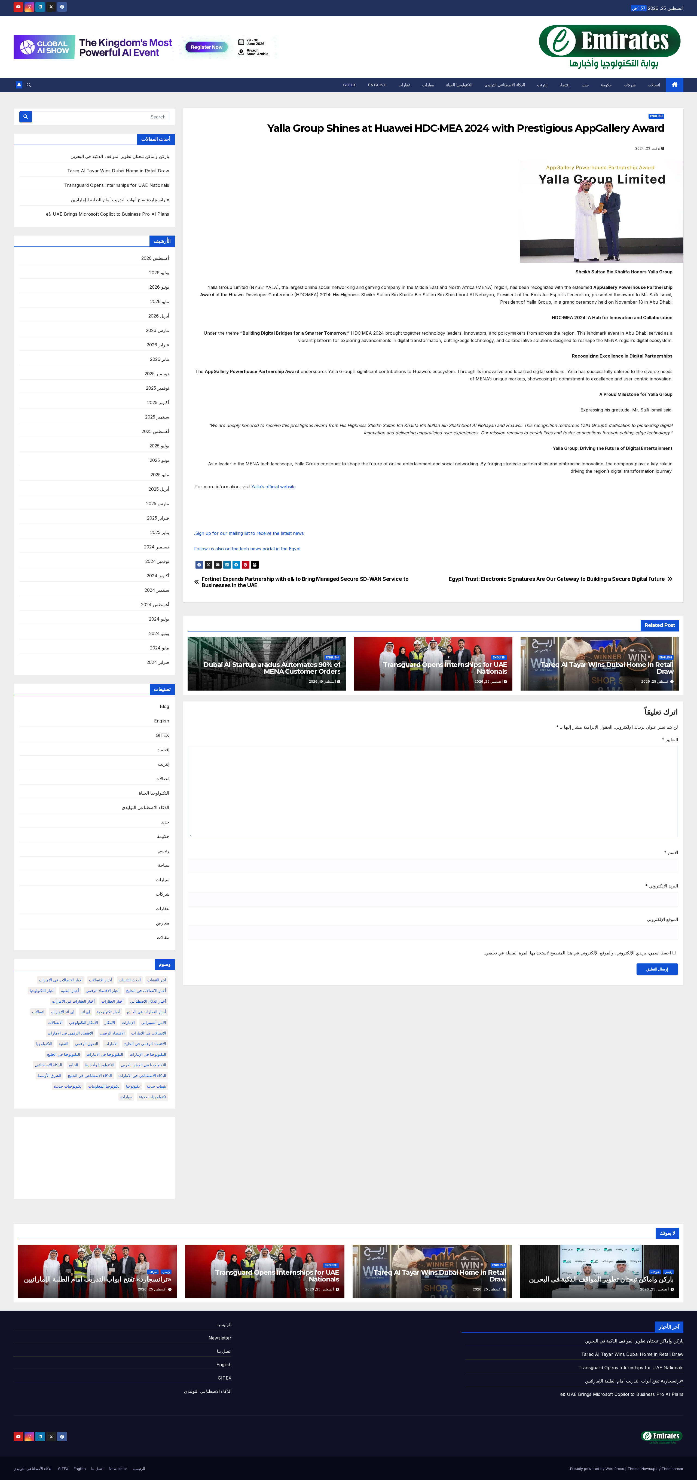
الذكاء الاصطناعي (48, 1065)
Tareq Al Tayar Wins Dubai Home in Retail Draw (607, 668)
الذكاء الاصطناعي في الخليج (90, 1075)
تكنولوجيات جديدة (68, 1086)
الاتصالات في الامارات (148, 1033)
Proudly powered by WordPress (597, 1468)
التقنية (63, 1043)
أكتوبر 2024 (158, 575)
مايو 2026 (159, 301)
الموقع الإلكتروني (662, 919)
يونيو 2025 (159, 460)
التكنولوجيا (44, 1043)
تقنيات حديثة (156, 1086)
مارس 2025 (157, 503)
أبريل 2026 (158, 316)
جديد (585, 85)
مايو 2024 (159, 648)
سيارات (428, 85)
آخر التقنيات (156, 980)
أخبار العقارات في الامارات (73, 1001)
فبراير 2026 (158, 344)
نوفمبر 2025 (157, 388)
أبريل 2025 (159, 489)
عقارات (404, 85)
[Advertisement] (94, 1158)
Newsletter (220, 1338)
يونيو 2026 (159, 287)
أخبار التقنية (70, 990)
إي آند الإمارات (62, 1011)
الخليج (73, 1065)
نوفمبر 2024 (157, 561)
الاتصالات (55, 1022)
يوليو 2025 (159, 445)
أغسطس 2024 (155, 604)
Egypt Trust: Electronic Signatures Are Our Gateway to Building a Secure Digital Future (557, 579)
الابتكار (110, 1022)
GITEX (349, 85)
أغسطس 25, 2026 (654, 1289)
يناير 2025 (159, 532)
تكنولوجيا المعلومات (104, 1086)
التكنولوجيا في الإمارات (148, 1054)
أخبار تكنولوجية (108, 1011)
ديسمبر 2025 (157, 373)
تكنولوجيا (133, 1086)
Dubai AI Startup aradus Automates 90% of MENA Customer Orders (271, 668)
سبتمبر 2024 (157, 590)
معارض (162, 923)
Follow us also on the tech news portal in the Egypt (247, 548)
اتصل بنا (224, 1351)
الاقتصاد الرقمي (112, 1033)
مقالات (163, 937)
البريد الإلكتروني (661, 886)
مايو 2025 (160, 474)
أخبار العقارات (112, 1001)
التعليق (670, 739)
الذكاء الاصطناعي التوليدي (504, 85)
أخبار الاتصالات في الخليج (146, 990)
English (377, 85)
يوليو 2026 (159, 272)
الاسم (671, 852)
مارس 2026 (157, 330)
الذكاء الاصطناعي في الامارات (142, 1075)
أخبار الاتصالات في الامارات (60, 980)
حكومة (606, 85)
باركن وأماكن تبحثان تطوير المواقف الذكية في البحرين (120, 156)
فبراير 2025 (158, 518)
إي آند (85, 1011)
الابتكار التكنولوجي (83, 1022)
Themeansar (672, 1468)
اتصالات (654, 85)
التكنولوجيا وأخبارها (99, 1065)
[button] (29, 85)
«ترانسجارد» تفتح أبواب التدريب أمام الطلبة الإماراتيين (120, 199)
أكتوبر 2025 (158, 402)
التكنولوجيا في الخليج (63, 1054)
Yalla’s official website (273, 486)
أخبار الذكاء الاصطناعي (148, 1001)
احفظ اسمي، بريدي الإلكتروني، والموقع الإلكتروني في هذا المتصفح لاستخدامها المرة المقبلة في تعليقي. (577, 953)
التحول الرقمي (86, 1043)
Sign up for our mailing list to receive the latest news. (249, 533)
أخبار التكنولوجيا (42, 990)
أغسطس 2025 (155, 431)
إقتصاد (565, 85)
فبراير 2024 (157, 662)
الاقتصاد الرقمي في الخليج (145, 1043)
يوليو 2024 (159, 619)
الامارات (111, 1043)
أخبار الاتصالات (100, 980)
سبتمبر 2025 (157, 417)
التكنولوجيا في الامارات (105, 1054)
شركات (630, 85)
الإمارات (128, 1022)
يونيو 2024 (159, 633)
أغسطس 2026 (155, 258)
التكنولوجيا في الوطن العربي (143, 1065)
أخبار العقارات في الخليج (146, 1011)
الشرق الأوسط (49, 1075)
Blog (164, 706)
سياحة (163, 865)
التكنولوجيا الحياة (459, 85)
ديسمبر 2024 (156, 547)
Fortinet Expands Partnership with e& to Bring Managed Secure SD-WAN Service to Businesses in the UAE (305, 582)
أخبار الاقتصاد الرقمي (103, 990)
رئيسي (163, 850)
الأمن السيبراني (153, 1022)
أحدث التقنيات (130, 980)
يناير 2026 (159, 359)
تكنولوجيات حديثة (152, 1096)
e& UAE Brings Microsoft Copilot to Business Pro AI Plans (107, 214)
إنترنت (542, 85)
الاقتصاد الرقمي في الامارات (70, 1033)
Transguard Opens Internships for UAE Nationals (445, 668)
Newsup (648, 1468)
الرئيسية (223, 1324)
